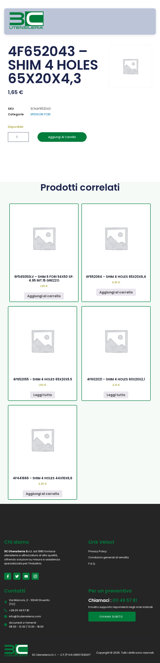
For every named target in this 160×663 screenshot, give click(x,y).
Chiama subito (111, 617)
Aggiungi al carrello (62, 137)
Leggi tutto (42, 395)
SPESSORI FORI (40, 114)
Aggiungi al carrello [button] (44, 296)
